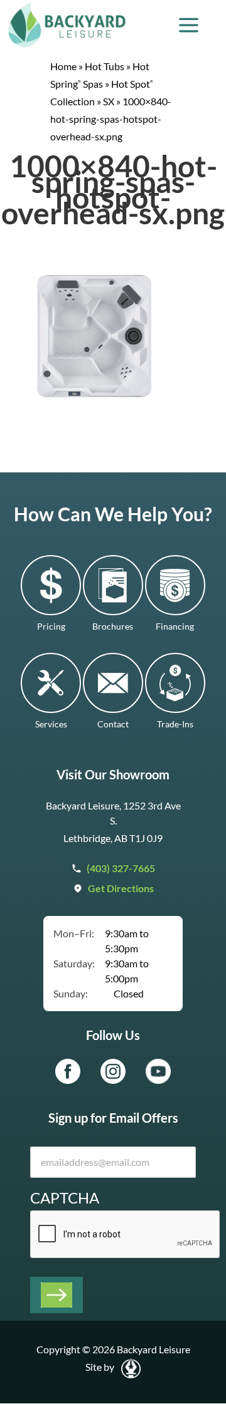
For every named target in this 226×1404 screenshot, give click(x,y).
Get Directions (121, 888)
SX (108, 101)
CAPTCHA (64, 1197)
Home (63, 66)
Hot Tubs (104, 66)
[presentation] (125, 1234)
